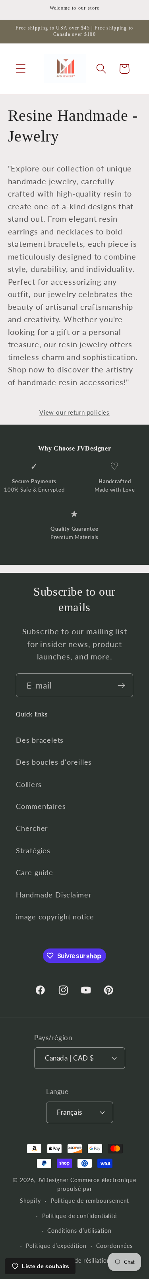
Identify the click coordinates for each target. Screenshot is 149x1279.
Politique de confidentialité (79, 1215)
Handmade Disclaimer (54, 894)
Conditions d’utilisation (79, 1230)
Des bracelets (40, 740)
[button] (20, 68)
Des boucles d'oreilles (54, 762)
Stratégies (33, 850)
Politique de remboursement (90, 1200)
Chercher (32, 828)
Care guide (34, 872)
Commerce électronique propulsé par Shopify (78, 1190)
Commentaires (41, 806)
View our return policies (74, 412)
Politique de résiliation (79, 1260)
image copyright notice (55, 916)
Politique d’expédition (56, 1245)
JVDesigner (53, 1180)
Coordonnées (114, 1245)
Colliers (29, 784)
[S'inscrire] (121, 685)
